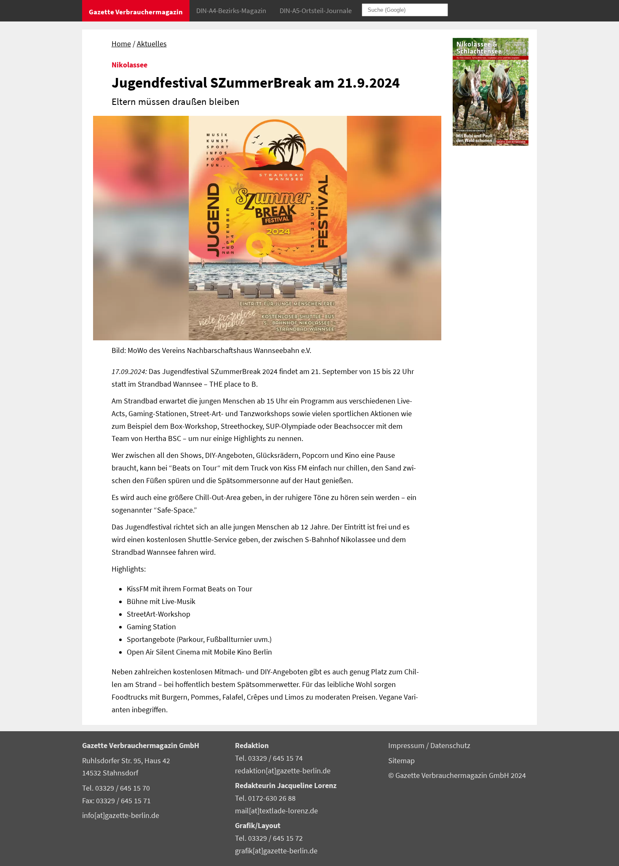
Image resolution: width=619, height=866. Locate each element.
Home (121, 43)
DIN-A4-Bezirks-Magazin (231, 10)
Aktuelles (152, 43)
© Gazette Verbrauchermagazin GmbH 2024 (457, 775)
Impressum (407, 745)
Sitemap (401, 760)
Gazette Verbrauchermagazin (136, 11)
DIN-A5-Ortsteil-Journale (316, 10)
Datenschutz (450, 745)
